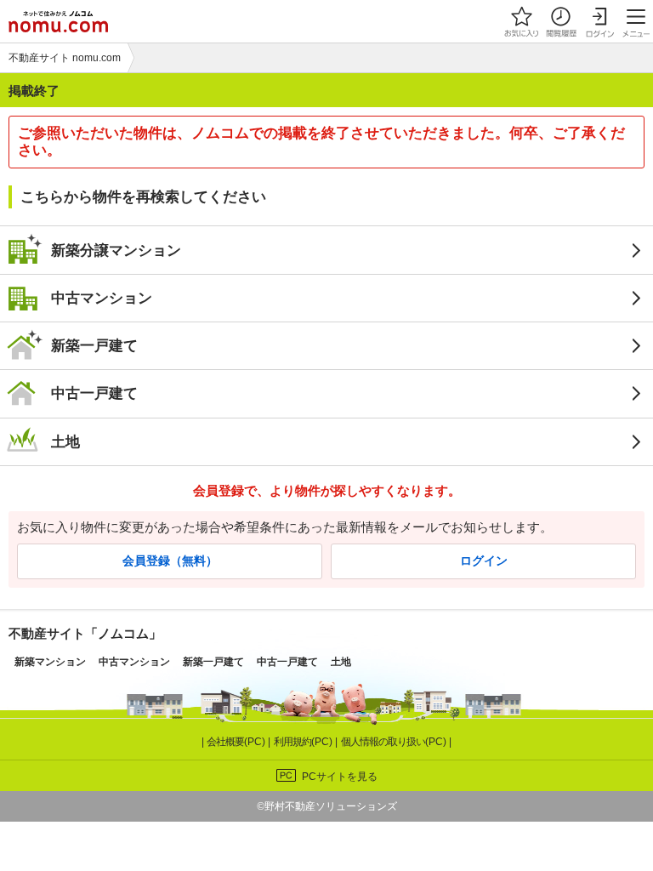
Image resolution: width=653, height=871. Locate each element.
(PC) (237, 742)
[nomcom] (58, 21)
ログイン (484, 561)
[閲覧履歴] (560, 21)
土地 (65, 441)
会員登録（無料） (170, 561)
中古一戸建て (94, 392)
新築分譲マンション (116, 250)
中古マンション (101, 297)
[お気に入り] (521, 21)
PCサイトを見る (340, 776)
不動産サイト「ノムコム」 (85, 633)
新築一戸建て (94, 345)
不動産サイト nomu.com (65, 58)
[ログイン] (599, 21)
